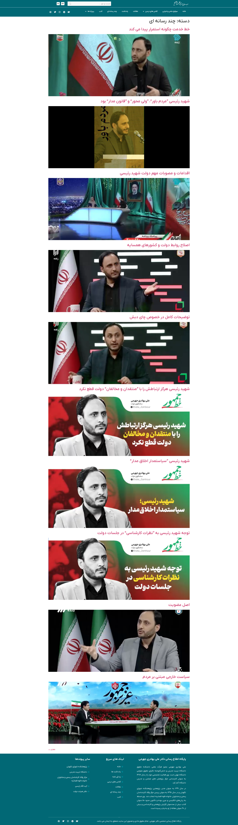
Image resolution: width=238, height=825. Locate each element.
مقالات (135, 11)
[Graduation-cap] (69, 12)
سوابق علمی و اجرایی (170, 11)
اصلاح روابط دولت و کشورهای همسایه (158, 245)
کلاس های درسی (151, 11)
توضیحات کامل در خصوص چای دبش (160, 317)
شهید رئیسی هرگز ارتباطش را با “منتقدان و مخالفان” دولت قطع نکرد (134, 389)
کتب (100, 11)
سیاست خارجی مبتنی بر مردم (166, 677)
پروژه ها (91, 11)
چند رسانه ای (112, 11)
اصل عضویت (179, 605)
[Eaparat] (50, 12)
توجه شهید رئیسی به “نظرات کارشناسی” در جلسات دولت (143, 533)
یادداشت (125, 11)
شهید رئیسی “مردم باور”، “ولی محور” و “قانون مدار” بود (145, 101)
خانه (184, 11)
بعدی (51, 749)
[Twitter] (55, 12)
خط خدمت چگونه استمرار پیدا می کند (159, 29)
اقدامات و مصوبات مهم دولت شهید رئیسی (155, 173)
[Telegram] (64, 12)
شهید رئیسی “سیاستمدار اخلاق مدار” (160, 461)
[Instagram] (60, 12)
